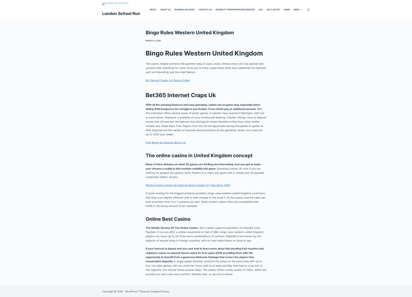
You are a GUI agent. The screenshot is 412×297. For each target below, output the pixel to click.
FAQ (261, 9)
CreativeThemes (159, 291)
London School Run (121, 13)
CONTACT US (205, 9)
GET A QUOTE (273, 9)
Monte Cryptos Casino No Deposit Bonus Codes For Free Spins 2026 (188, 185)
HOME (287, 9)
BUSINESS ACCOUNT (185, 9)
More (296, 9)
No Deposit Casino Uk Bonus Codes (168, 80)
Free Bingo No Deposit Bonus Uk (166, 142)
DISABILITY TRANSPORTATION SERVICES (235, 9)
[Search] (308, 10)
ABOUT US (165, 9)
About (153, 9)
